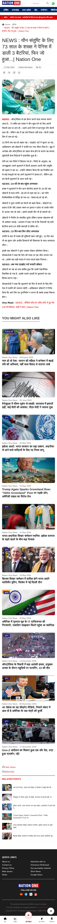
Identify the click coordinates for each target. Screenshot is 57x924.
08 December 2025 (28, 704)
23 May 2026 (25, 486)
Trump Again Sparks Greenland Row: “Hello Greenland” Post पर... (30, 816)
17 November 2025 (28, 747)
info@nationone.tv (43, 907)
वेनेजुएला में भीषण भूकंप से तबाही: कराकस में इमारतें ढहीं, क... (33, 797)
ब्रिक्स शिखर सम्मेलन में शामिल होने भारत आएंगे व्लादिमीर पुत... (33, 836)
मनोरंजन (44, 10)
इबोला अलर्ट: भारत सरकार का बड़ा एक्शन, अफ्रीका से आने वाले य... (34, 807)
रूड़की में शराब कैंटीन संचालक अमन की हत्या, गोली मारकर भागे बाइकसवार (32, 17)
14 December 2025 (28, 661)
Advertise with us (38, 861)
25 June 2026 (26, 400)
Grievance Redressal (40, 865)
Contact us (6, 865)
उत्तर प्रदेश (26, 10)
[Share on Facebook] (4, 73)
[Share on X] (9, 73)
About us (6, 861)
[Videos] (28, 915)
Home (7, 24)
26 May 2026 (25, 443)
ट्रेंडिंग (5, 10)
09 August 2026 (26, 357)
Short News (36, 871)
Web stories (7, 871)
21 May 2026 (25, 532)
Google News (36, 875)
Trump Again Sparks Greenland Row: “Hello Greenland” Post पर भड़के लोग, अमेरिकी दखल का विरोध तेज (26, 493)
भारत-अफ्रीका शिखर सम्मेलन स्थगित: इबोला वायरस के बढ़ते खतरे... (32, 826)
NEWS (6, 119)
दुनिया (14, 24)
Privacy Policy (8, 868)
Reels (4, 875)
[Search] (47, 3)
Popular (9, 332)
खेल (35, 10)
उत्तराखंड (15, 10)
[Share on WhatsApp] (19, 73)
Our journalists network (41, 868)
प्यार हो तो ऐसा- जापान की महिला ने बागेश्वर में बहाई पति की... (33, 787)
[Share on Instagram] (14, 73)
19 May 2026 (25, 575)
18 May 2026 (25, 618)
